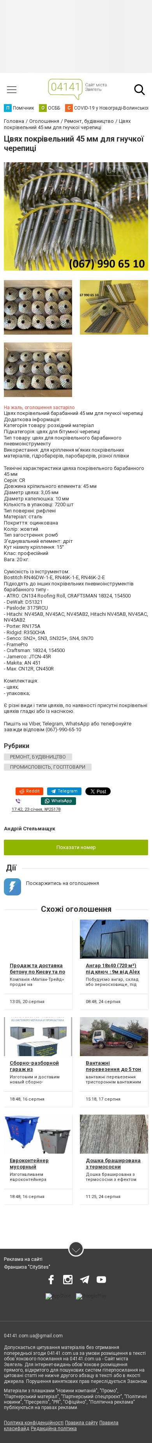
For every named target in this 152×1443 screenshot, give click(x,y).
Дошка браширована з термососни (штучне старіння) (113, 1166)
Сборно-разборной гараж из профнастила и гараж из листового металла (37, 1072)
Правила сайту (81, 1422)
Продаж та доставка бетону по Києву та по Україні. (37, 971)
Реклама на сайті (23, 1259)
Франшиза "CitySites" (27, 1267)
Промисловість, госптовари (47, 767)
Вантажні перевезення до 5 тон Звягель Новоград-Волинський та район (113, 1072)
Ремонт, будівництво (38, 757)
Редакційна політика (54, 1428)
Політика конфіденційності (34, 1422)
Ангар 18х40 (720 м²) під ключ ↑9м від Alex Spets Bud (113, 971)
